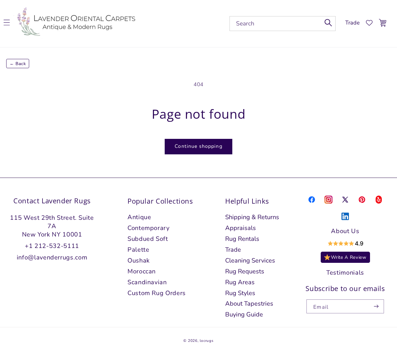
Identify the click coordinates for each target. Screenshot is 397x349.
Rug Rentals (242, 239)
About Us (345, 231)
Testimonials (345, 272)
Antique (139, 217)
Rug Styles (240, 293)
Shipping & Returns (252, 217)
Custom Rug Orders (156, 293)
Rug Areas (240, 282)
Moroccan (141, 271)
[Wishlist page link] (369, 23)
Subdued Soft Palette (147, 244)
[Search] (328, 22)
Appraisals (240, 228)
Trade (352, 22)
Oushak (138, 260)
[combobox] (283, 23)
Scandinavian (147, 282)
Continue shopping (198, 146)
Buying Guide (244, 314)
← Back (18, 63)
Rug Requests (244, 271)
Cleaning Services (250, 260)
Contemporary (148, 228)
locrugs (206, 340)
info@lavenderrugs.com (52, 257)
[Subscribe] (376, 306)
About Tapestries (249, 304)
